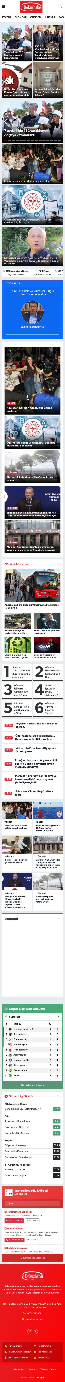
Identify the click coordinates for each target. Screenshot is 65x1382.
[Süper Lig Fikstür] (59, 1096)
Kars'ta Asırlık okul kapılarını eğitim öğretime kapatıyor (21, 710)
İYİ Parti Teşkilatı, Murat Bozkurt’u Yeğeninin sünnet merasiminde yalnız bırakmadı (21, 674)
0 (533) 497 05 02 (16, 1240)
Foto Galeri (18, 1369)
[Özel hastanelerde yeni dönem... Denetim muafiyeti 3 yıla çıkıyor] (33, 432)
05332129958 (34, 1313)
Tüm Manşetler (44, 1352)
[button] (5, 122)
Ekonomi (11, 918)
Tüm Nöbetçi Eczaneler (34, 1258)
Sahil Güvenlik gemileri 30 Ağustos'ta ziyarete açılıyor (48, 828)
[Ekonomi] (59, 919)
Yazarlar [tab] (13, 283)
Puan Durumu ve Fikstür (19, 1352)
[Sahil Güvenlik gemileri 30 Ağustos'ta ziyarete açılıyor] (48, 810)
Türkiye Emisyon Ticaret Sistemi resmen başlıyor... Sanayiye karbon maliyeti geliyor (50, 710)
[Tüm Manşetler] (59, 564)
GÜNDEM (35, 17)
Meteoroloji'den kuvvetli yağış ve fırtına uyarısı (45, 899)
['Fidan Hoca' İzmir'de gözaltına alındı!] (17, 845)
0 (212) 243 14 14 (15, 1221)
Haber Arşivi (44, 1358)
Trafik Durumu (44, 1346)
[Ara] (60, 7)
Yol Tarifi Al (33, 1221)
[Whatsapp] (29, 1331)
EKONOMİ (21, 17)
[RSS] (35, 1331)
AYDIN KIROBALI (32, 327)
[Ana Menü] (3, 6)
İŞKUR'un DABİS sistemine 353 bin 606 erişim (53, 692)
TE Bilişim (40, 1378)
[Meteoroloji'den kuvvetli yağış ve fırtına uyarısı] (33, 466)
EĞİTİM (6, 17)
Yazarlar (44, 1369)
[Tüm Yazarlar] (59, 283)
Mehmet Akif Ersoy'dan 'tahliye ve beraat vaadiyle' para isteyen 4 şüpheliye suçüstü (36, 779)
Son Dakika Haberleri (18, 1358)
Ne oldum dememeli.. (32, 291)
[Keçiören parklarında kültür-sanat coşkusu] (33, 380)
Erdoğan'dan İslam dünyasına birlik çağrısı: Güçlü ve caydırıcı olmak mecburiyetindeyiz (36, 763)
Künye (53, 1369)
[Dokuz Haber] (31, 6)
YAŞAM (48, 685)
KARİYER (50, 17)
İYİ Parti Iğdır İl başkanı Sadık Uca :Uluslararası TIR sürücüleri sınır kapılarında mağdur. (53, 674)
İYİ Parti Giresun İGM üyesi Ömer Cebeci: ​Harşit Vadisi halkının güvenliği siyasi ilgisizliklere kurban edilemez (22, 692)
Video (32, 1369)
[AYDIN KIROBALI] (32, 312)
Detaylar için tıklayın (32, 1085)
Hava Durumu (15, 1346)
